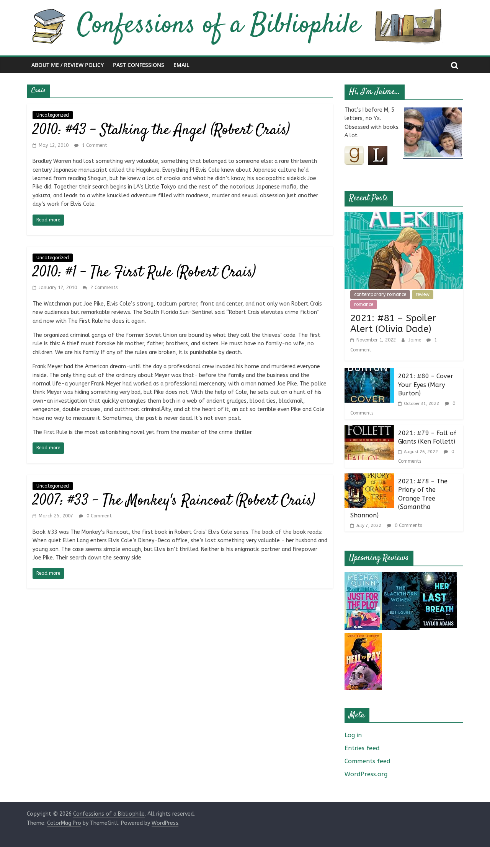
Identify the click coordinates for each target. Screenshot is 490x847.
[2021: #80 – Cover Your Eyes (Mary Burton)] (369, 373)
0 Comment (98, 516)
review (423, 294)
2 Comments (103, 287)
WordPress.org (366, 774)
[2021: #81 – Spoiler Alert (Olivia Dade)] (404, 217)
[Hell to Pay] (363, 638)
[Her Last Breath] (438, 576)
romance (363, 304)
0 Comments (407, 525)
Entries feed (362, 748)
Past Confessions (138, 64)
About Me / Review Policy (67, 64)
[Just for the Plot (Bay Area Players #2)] (363, 576)
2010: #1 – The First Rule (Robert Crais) (144, 273)
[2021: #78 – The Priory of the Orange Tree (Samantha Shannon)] (369, 478)
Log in (353, 735)
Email (181, 64)
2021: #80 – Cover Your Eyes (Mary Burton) (425, 384)
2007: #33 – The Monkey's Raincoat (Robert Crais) (174, 501)
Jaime (415, 340)
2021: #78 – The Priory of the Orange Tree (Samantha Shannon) (399, 498)
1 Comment (93, 145)
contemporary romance (380, 294)
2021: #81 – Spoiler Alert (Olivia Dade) (393, 324)
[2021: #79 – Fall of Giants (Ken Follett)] (369, 430)
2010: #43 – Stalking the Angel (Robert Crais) (161, 130)
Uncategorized (52, 115)
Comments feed (367, 761)
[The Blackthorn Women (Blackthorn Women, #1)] (401, 576)
